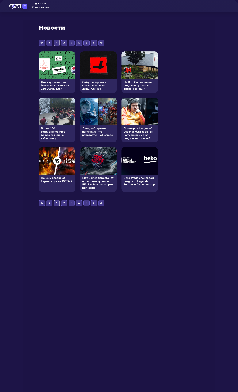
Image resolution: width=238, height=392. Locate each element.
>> (101, 43)
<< (41, 43)
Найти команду (42, 7)
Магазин (42, 4)
